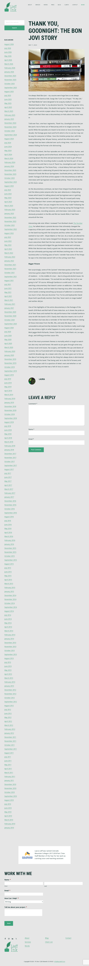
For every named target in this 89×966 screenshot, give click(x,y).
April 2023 (8, 202)
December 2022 (10, 217)
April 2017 (8, 485)
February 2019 (9, 398)
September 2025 (10, 87)
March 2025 (8, 111)
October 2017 (9, 461)
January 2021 (9, 308)
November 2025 (10, 80)
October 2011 (9, 745)
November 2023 (10, 174)
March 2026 (8, 64)
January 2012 (9, 733)
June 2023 (8, 194)
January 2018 (9, 450)
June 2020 (8, 336)
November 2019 (10, 363)
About (27, 938)
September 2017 (10, 465)
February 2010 (9, 824)
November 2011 (10, 741)
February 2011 (9, 776)
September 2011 (10, 749)
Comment (33, 404)
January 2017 (9, 497)
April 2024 (8, 154)
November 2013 (10, 646)
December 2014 (10, 595)
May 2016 (7, 528)
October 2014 (9, 603)
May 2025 (7, 103)
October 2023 (9, 178)
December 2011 (10, 737)
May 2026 (7, 56)
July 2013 (7, 662)
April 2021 (8, 296)
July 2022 (7, 237)
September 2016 (10, 513)
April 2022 (8, 249)
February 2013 (9, 682)
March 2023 (8, 206)
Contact (68, 938)
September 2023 (10, 182)
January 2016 (9, 544)
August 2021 (9, 280)
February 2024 (9, 162)
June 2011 (8, 761)
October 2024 (9, 131)
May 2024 (7, 150)
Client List (49, 942)
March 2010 (8, 820)
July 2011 (7, 757)
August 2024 (9, 139)
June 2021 (8, 288)
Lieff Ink (13, 6)
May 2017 (7, 481)
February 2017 (9, 493)
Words (27, 946)
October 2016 (9, 509)
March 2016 (8, 536)
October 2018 (9, 414)
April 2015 (8, 580)
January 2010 (9, 828)
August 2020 (9, 328)
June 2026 (8, 52)
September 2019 (10, 371)
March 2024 (8, 158)
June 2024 (8, 147)
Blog (46, 938)
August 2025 (9, 91)
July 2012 (7, 709)
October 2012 (9, 698)
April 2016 (8, 532)
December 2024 (10, 123)
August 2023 (9, 186)
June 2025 (8, 99)
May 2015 (7, 576)
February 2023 (9, 209)
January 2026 (9, 72)
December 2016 (10, 501)
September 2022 (10, 229)
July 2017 (7, 473)
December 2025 (10, 76)
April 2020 (8, 343)
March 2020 (8, 347)
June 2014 (8, 619)
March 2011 (8, 773)
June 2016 (8, 524)
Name (31, 429)
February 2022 (9, 257)
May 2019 (7, 387)
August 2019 (9, 375)
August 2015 (9, 564)
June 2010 (8, 808)
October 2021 (9, 273)
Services (28, 942)
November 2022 (10, 221)
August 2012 (9, 706)
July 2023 (7, 190)
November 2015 (10, 552)
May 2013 (7, 670)
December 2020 (10, 312)
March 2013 (8, 678)
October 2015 (9, 556)
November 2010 (10, 788)
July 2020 (7, 332)
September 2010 (10, 796)
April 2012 (8, 721)
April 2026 (8, 60)
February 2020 (9, 351)
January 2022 (9, 261)
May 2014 (7, 623)
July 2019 (7, 379)
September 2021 (10, 276)
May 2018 (7, 434)
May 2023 (7, 198)
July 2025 (7, 95)
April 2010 (8, 816)
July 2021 (7, 284)
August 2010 (9, 800)
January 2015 (9, 591)
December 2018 (10, 406)
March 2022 (8, 253)
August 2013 (9, 658)
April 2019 (8, 391)
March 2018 (8, 442)
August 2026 (9, 44)
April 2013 (8, 674)
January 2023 (9, 213)
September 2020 (10, 324)
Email (31, 439)
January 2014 (9, 639)
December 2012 (10, 690)
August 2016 (9, 517)
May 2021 (7, 292)
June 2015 (8, 572)
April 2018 (8, 438)
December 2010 (10, 784)
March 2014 (8, 631)
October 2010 (9, 792)
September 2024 (10, 135)
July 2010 (7, 804)
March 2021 (8, 300)
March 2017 (8, 489)
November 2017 (10, 458)
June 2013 (8, 666)
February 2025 (9, 115)
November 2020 (10, 316)
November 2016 (10, 505)
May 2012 (7, 717)
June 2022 (8, 241)
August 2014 (9, 611)
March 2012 (8, 725)
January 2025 (9, 119)
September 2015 (10, 560)
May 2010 (7, 812)
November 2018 (10, 410)
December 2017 (10, 454)
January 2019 (9, 402)
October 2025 (9, 84)
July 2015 (7, 568)
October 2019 (9, 367)
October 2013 (9, 650)
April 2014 (8, 627)
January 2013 (9, 686)
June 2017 (8, 477)
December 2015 (10, 548)
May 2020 (7, 339)
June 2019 (8, 383)
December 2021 (10, 265)
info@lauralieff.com (59, 961)
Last (45, 886)
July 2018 (7, 426)
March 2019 (8, 395)
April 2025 (8, 107)
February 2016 (9, 540)
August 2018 (9, 422)
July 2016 (7, 521)
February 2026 (9, 68)
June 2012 (8, 713)
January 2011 (9, 780)
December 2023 (10, 170)
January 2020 (9, 355)
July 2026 (7, 48)
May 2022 (7, 245)
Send (8, 923)
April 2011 (8, 769)
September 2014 (10, 607)
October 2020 (9, 320)
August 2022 (9, 233)
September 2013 (10, 654)
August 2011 (9, 753)
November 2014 (10, 599)
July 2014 (7, 615)
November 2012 (10, 694)
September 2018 (10, 418)
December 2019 (10, 359)
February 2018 (9, 446)
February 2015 (9, 587)
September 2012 (10, 702)
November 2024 (10, 127)
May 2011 (7, 765)
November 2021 (10, 269)
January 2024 (9, 166)
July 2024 (7, 143)
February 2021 (9, 304)
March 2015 (8, 584)
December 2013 (10, 643)
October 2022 (9, 225)
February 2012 (9, 729)
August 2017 (9, 469)
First (6, 886)
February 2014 (9, 635)
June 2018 (8, 430)
